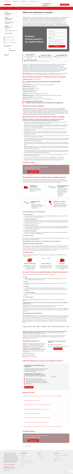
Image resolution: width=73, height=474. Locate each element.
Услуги (21, 8)
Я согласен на (57, 43)
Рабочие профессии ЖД (35, 14)
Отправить (57, 46)
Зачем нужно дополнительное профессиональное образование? (36, 409)
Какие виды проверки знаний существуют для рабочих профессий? (37, 404)
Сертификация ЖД (8, 33)
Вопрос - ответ (23, 464)
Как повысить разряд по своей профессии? (32, 413)
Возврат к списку (28, 446)
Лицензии (23, 457)
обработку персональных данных (59, 43)
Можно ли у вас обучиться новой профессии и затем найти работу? (37, 417)
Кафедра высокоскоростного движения (9, 27)
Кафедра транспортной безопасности (9, 23)
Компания (36, 8)
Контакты (52, 8)
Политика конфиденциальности (9, 464)
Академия (39, 455)
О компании (23, 455)
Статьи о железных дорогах (26, 460)
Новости (22, 459)
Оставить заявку (58, 348)
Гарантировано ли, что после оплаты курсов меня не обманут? (36, 422)
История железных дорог (25, 462)
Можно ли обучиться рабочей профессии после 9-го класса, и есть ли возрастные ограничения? (43, 426)
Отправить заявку (65, 4)
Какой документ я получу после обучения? (32, 400)
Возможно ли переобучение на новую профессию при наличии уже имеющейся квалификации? (43, 396)
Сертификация (40, 457)
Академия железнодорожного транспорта (9, 13)
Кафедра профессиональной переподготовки (9, 18)
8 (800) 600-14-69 (47, 3)
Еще (63, 8)
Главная (10, 8)
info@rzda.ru (46, 5)
